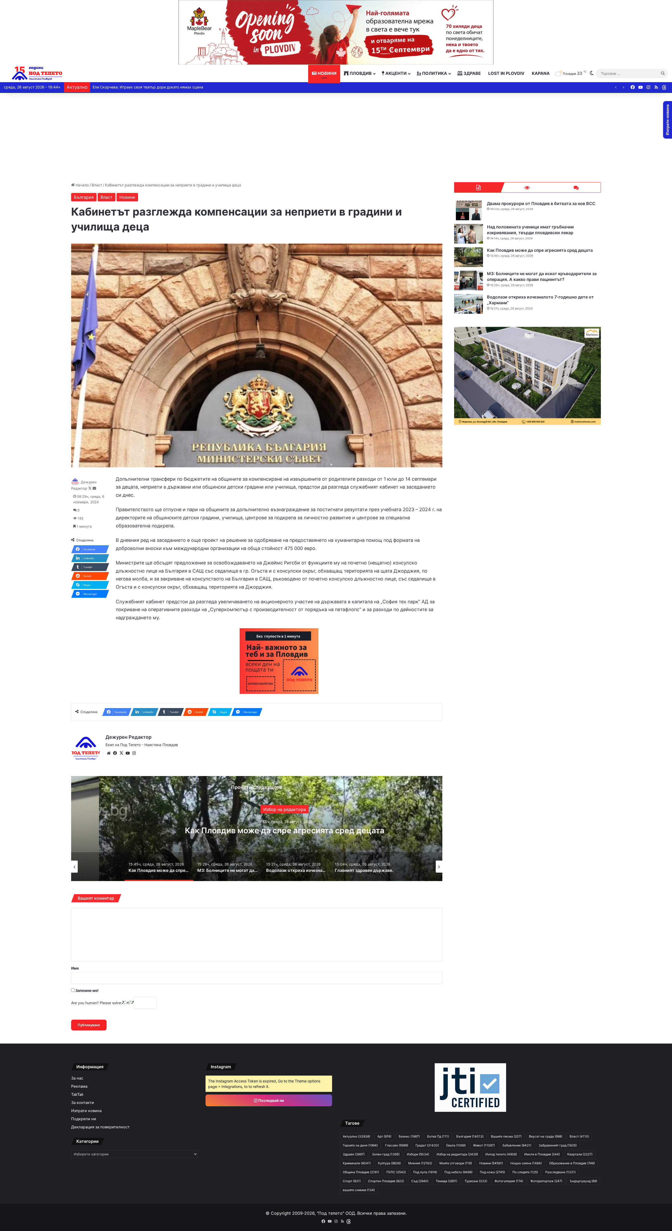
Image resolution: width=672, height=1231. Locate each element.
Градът (427, 1145)
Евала (456, 1145)
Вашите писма (506, 1136)
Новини (327, 73)
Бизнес (409, 1136)
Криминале (357, 1163)
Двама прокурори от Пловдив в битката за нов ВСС (541, 203)
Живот (484, 1145)
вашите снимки (359, 1190)
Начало (82, 185)
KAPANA (541, 73)
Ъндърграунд (583, 1181)
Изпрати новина (86, 1110)
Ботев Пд (438, 1136)
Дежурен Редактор (128, 737)
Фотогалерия (509, 1181)
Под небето (458, 1172)
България (84, 197)
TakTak (77, 1094)
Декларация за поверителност (100, 1127)
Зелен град (386, 1154)
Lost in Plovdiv (506, 73)
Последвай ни (271, 1100)
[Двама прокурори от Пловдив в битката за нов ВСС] (468, 210)
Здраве (472, 73)
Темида (446, 1181)
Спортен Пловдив (386, 1181)
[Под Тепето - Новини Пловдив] (37, 73)
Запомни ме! (87, 990)
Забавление (516, 1145)
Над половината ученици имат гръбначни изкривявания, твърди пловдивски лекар (530, 229)
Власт (97, 185)
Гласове (396, 1145)
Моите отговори (455, 1163)
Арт (384, 1136)
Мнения (420, 1163)
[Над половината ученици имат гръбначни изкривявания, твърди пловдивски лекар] (468, 234)
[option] (256, 828)
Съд (419, 1181)
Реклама (79, 1086)
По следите (525, 1172)
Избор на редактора (457, 1154)
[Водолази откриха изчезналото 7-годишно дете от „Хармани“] (468, 304)
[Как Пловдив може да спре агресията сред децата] (468, 257)
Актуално (356, 1136)
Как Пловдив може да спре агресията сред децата (540, 250)
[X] (121, 753)
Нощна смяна (526, 1163)
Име (75, 968)
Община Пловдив (361, 1172)
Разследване (560, 1172)
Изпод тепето (501, 1154)
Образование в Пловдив (572, 1163)
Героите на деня (360, 1145)
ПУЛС (396, 1172)
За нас (77, 1078)
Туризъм (476, 1181)
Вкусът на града (545, 1136)
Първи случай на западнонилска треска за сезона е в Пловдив (154, 87)
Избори (418, 1154)
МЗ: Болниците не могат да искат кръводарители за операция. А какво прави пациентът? (257, 830)
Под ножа (492, 1172)
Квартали (579, 1154)
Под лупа (425, 1172)
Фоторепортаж (546, 1181)
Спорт (352, 1181)
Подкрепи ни (83, 1119)
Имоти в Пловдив (542, 1154)
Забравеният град (558, 1145)
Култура (389, 1163)
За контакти (82, 1102)
